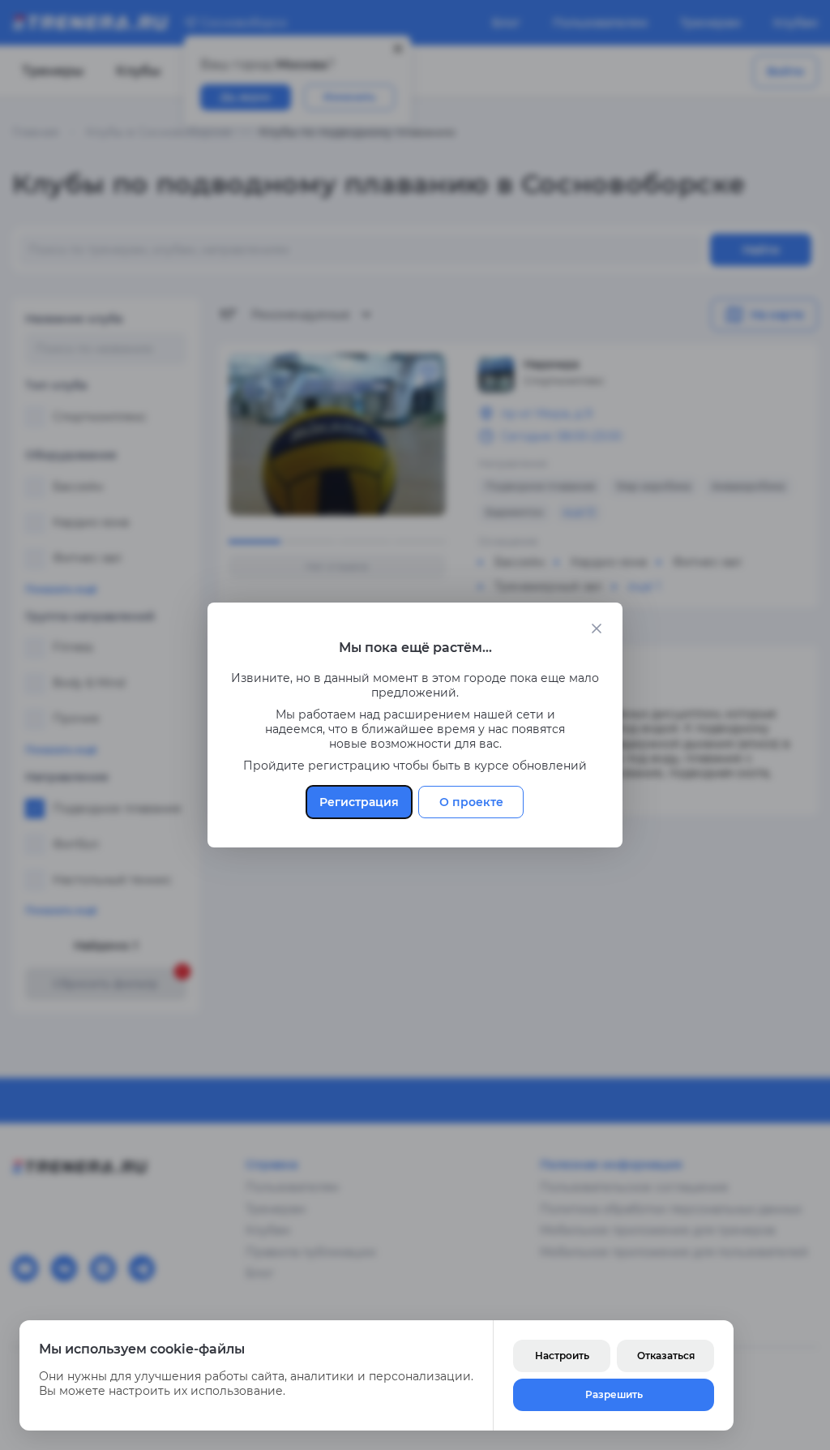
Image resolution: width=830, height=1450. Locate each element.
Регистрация (359, 802)
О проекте (471, 802)
